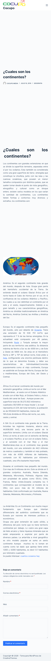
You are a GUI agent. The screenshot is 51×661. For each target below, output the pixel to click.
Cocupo (8, 8)
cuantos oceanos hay (30, 556)
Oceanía (38, 330)
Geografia (38, 83)
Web (5, 604)
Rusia (16, 342)
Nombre (7, 581)
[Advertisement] (25, 36)
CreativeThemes (10, 658)
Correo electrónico (11, 593)
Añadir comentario (11, 616)
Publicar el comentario (15, 643)
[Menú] (47, 5)
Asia (5, 358)
